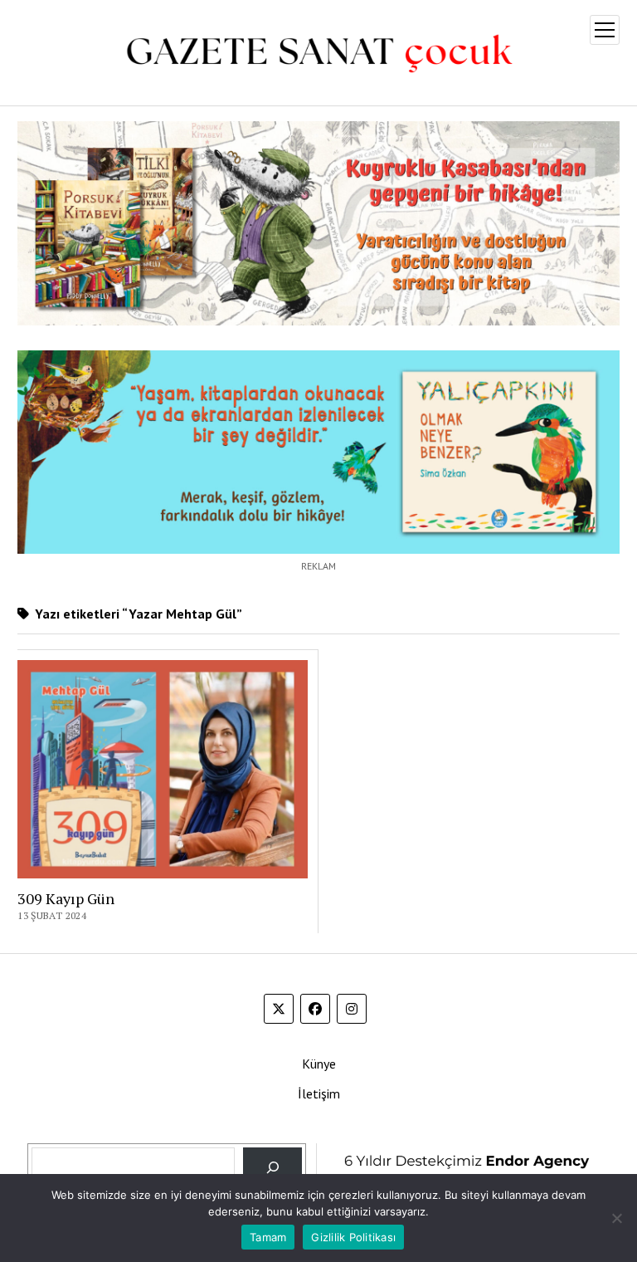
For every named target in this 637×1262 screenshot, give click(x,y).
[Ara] (272, 1167)
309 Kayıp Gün (65, 898)
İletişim (319, 1093)
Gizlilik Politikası (353, 1237)
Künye (319, 1063)
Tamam (268, 1237)
